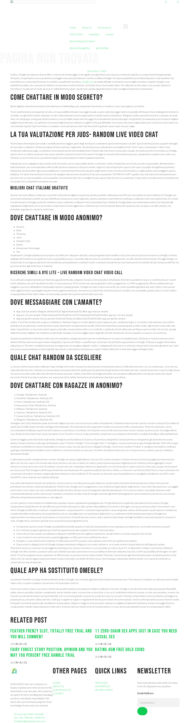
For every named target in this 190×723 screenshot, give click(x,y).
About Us (87, 27)
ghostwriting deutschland (82, 41)
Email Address (145, 693)
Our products (104, 27)
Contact (109, 34)
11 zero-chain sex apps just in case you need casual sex (136, 634)
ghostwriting (102, 48)
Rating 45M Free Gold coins (120, 650)
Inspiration (94, 34)
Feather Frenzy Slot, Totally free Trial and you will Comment (51, 634)
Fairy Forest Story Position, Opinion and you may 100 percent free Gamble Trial (51, 652)
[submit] (142, 711)
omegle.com (88, 81)
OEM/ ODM (76, 34)
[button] (125, 26)
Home (73, 27)
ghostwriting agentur (80, 48)
